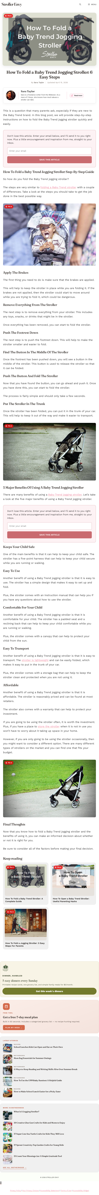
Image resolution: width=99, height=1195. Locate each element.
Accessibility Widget (81, 1191)
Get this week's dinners (49, 991)
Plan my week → (13, 1028)
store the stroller (49, 726)
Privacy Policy (15, 1191)
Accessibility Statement (49, 1191)
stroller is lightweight (35, 660)
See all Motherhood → (15, 1167)
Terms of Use (66, 1191)
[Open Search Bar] (80, 4)
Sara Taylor (39, 82)
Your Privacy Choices (30, 1191)
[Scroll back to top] (1, 1183)
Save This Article (49, 159)
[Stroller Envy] (11, 4)
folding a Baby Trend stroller (58, 187)
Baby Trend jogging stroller (65, 494)
